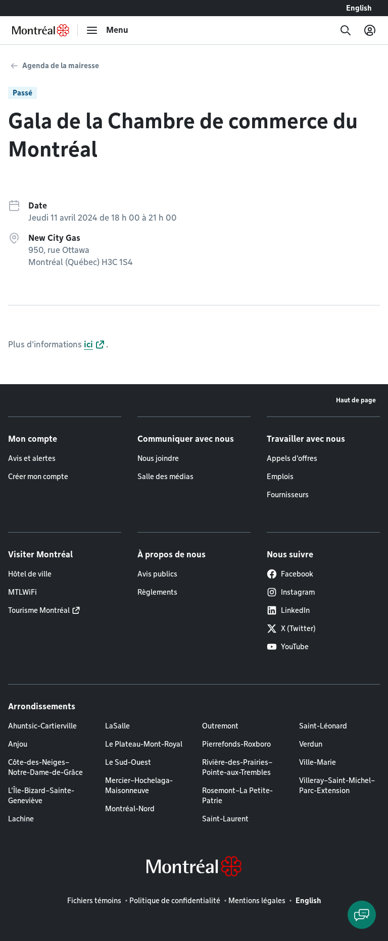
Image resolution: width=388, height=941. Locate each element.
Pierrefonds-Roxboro (236, 744)
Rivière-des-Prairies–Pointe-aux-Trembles (237, 767)
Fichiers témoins (94, 901)
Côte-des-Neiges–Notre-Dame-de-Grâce (45, 767)
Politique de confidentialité (174, 901)
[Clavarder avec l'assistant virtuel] (362, 915)
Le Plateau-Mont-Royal (143, 744)
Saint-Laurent (225, 819)
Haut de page (356, 400)
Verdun (310, 744)
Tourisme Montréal (39, 610)
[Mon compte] (370, 30)
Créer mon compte (38, 477)
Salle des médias (165, 477)
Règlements (157, 592)
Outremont (220, 726)
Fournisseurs (288, 495)
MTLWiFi (22, 592)
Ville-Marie (317, 762)
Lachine (21, 819)
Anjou (17, 744)
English (359, 8)
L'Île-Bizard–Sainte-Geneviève (41, 796)
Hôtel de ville (30, 574)
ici (88, 344)
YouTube (295, 647)
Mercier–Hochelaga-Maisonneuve (139, 785)
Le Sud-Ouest (128, 762)
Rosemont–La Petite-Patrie (237, 796)
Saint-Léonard (323, 726)
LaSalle (117, 726)
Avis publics (157, 574)
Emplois (280, 477)
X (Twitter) (298, 628)
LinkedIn (295, 610)
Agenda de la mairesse (60, 66)
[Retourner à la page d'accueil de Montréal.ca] (40, 30)
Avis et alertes (32, 458)
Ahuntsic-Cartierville (42, 726)
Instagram (298, 592)
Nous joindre (158, 458)
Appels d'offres (292, 458)
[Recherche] (345, 30)
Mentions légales (256, 901)
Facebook (297, 574)
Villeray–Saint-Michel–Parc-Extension (337, 785)
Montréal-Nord (130, 809)
